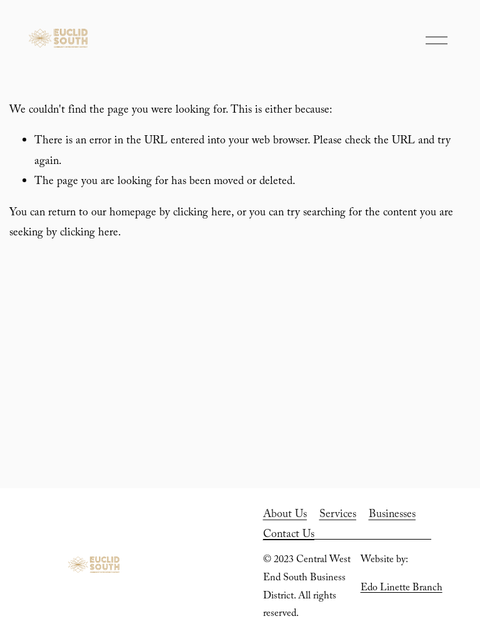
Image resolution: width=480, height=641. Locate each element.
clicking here (202, 213)
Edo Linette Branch (401, 588)
